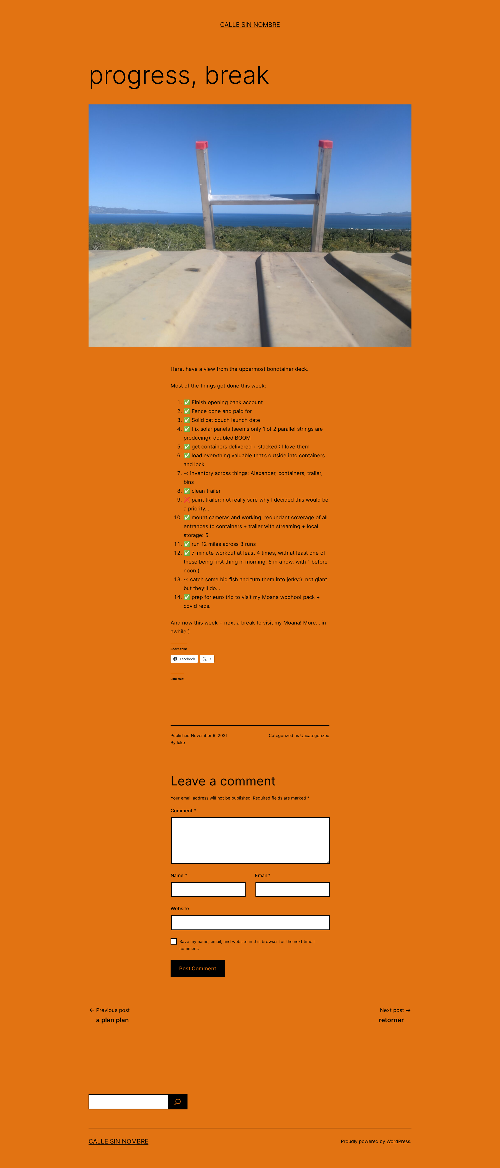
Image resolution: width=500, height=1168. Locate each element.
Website (180, 908)
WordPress (398, 1141)
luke (181, 742)
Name (179, 875)
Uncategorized (314, 735)
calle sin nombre (250, 24)
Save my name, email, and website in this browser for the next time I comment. (247, 945)
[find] (178, 1101)
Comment (183, 810)
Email (262, 875)
